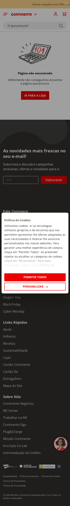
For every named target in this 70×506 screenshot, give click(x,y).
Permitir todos (35, 277)
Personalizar (33, 286)
